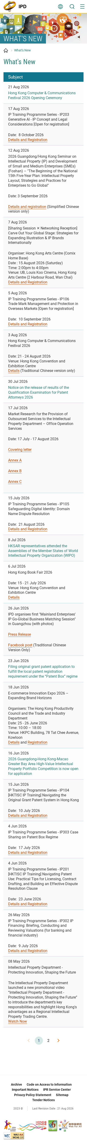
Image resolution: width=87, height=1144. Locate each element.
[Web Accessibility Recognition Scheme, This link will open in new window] (70, 1125)
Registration (37, 742)
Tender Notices (43, 1100)
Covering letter (20, 449)
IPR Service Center (57, 1089)
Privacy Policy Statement (32, 1095)
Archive (16, 1084)
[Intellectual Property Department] (16, 6)
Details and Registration (27, 140)
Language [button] (60, 6)
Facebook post (20, 645)
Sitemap (62, 1095)
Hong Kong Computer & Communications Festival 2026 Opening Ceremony (42, 95)
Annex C (15, 481)
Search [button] (72, 6)
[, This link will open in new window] (25, 1125)
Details (13, 370)
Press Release (19, 634)
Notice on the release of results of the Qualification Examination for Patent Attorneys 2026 (38, 392)
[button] (82, 6)
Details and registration (27, 206)
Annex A (15, 460)
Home (5, 50)
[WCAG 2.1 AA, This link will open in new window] (13, 1135)
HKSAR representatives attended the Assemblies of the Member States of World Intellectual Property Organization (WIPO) (43, 551)
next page (58, 1041)
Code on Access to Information (49, 1084)
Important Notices (25, 1089)
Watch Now (17, 1021)
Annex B (15, 471)
